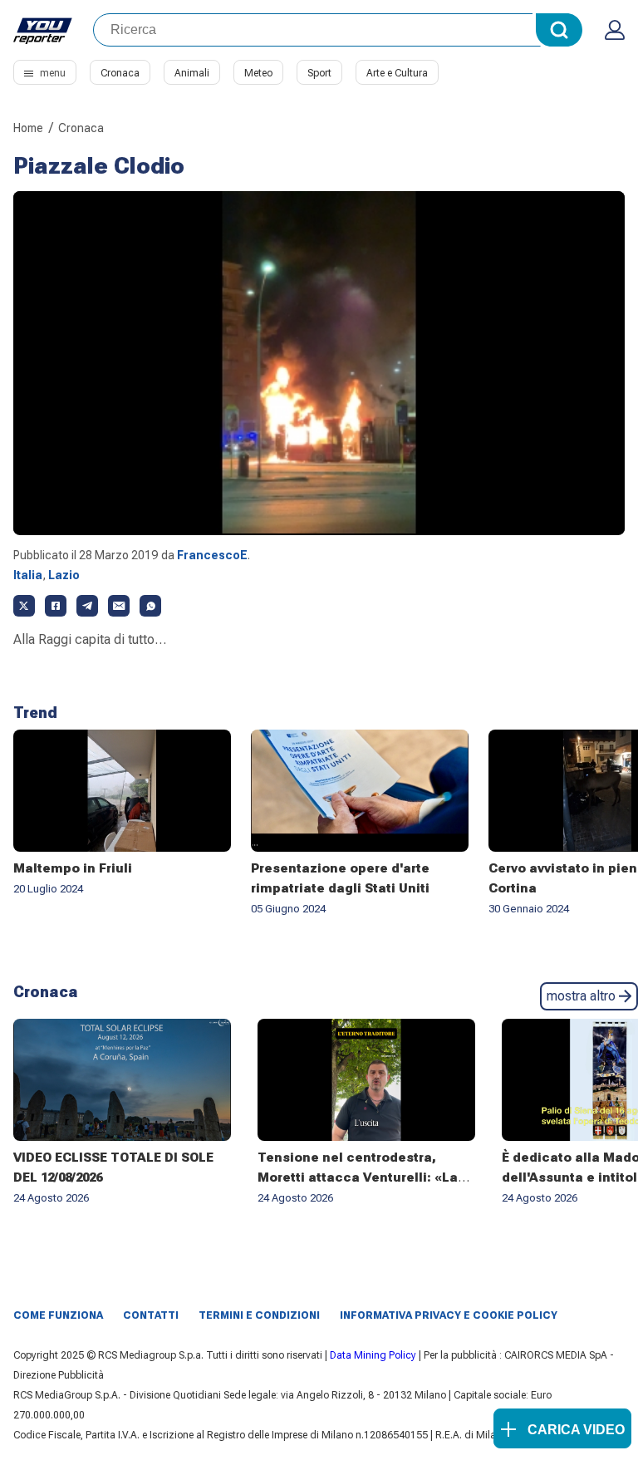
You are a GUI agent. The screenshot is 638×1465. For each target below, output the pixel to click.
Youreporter (43, 30)
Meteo (258, 73)
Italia (27, 575)
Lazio (64, 575)
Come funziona (58, 1315)
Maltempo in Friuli (72, 868)
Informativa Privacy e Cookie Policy (448, 1315)
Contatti (151, 1315)
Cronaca (120, 73)
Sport (319, 73)
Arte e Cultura (397, 73)
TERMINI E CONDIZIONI (259, 1315)
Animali (191, 73)
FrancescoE (212, 555)
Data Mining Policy (373, 1355)
